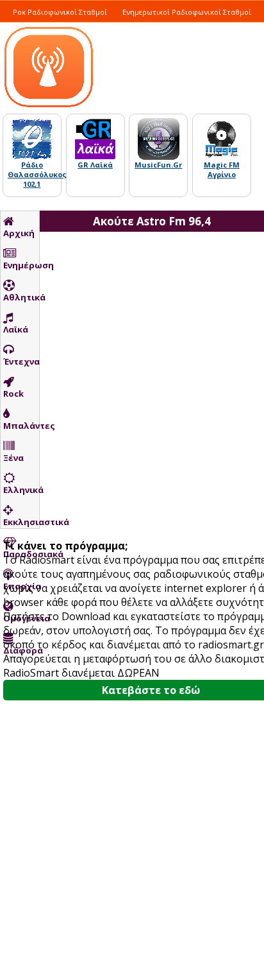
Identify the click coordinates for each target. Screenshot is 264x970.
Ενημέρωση (21, 265)
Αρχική (19, 233)
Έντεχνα (21, 361)
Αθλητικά (21, 297)
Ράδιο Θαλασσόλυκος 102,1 (37, 174)
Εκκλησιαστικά (21, 522)
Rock (13, 393)
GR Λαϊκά (95, 164)
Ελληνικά (21, 490)
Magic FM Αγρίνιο (222, 169)
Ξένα (13, 457)
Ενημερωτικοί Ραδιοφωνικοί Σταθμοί (186, 12)
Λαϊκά (15, 329)
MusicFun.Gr (158, 164)
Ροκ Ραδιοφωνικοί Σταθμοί (60, 12)
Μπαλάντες (21, 425)
